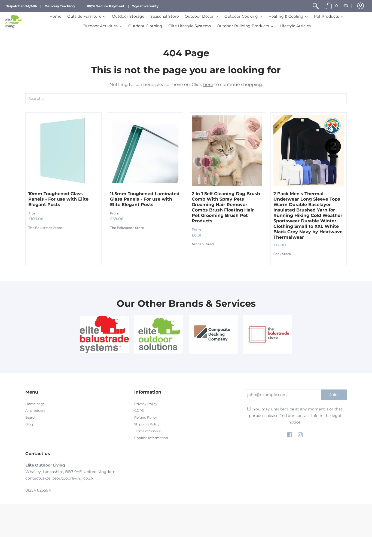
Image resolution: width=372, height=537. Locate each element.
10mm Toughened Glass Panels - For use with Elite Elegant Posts (58, 199)
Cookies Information (151, 438)
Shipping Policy (147, 424)
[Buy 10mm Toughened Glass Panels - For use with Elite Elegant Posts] (63, 150)
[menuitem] (316, 6)
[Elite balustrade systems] (104, 334)
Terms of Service (147, 431)
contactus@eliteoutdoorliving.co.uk (59, 478)
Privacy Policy (145, 404)
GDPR (139, 411)
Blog (29, 424)
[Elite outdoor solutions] (158, 334)
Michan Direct (203, 244)
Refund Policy (145, 417)
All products (35, 411)
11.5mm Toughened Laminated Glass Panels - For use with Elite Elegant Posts (144, 199)
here (208, 84)
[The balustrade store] (267, 334)
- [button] (341, 5)
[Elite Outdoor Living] (13, 21)
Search (30, 417)
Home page (35, 404)
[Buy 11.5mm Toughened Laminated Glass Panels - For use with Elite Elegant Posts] (145, 150)
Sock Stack (282, 254)
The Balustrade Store (45, 228)
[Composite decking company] (213, 334)
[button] (360, 6)
